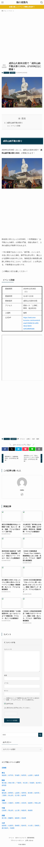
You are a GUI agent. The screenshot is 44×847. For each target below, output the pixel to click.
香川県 (4, 818)
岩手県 (10, 775)
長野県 (23, 793)
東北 (3, 773)
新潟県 (30, 793)
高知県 (23, 818)
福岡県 (4, 825)
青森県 (4, 775)
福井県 (23, 795)
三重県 (4, 795)
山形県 (30, 775)
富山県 (10, 795)
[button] (5, 449)
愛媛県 (10, 818)
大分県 (30, 825)
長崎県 (17, 825)
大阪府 (4, 803)
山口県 (17, 810)
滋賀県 (30, 803)
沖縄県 (12, 828)
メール (6, 683)
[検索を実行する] (40, 735)
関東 (3, 780)
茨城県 (31, 783)
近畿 (3, 800)
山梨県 (17, 793)
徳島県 (17, 818)
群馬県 (4, 785)
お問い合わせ (29, 840)
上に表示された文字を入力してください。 (17, 708)
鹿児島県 (5, 828)
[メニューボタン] (2, 2)
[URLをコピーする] (39, 449)
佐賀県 (10, 825)
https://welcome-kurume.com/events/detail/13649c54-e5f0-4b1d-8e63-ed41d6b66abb (31, 323)
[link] (22, 494)
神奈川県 (11, 783)
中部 (3, 790)
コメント (8, 649)
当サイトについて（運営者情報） (25, 837)
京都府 (10, 803)
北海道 (4, 768)
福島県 (36, 775)
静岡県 (10, 793)
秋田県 (23, 775)
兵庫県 (17, 803)
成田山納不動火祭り (15, 123)
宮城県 (17, 775)
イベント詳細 (15, 126)
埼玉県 (25, 783)
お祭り (28, 439)
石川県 (17, 795)
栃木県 (38, 783)
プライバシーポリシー (17, 840)
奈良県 (23, 803)
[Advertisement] (22, 38)
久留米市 (12, 72)
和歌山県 (37, 803)
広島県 (4, 810)
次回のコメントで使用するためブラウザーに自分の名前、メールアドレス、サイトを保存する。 (22, 699)
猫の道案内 (22, 2)
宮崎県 (36, 825)
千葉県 (18, 783)
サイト (6, 690)
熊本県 (23, 825)
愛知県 (4, 793)
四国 (3, 815)
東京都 (4, 783)
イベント (6, 72)
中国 (3, 808)
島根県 (30, 810)
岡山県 (10, 810)
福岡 (37, 439)
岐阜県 (36, 793)
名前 (5, 675)
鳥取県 (23, 810)
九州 (33, 439)
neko (22, 490)
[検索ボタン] (41, 2)
